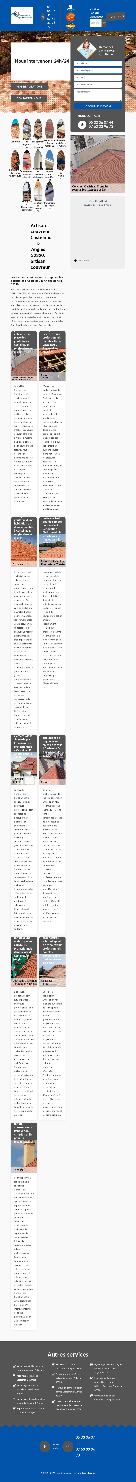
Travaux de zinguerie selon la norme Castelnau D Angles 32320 (70, 1392)
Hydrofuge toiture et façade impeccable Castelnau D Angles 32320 (108, 1369)
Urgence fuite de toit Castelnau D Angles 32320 (107, 1398)
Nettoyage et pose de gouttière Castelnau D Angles (28, 1389)
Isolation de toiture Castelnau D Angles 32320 (69, 1367)
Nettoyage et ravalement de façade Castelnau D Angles (31, 1401)
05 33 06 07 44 (51, 11)
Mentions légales (86, 1473)
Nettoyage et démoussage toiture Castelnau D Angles (30, 1368)
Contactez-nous (29, 98)
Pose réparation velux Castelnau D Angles (27, 1378)
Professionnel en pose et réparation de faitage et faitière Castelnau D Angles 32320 (108, 1384)
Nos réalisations (29, 86)
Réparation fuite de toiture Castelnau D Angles (30, 1411)
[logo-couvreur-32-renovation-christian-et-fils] (22, 15)
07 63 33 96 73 (51, 23)
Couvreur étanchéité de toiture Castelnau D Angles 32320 (69, 1378)
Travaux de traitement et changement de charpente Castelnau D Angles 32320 (69, 1405)
